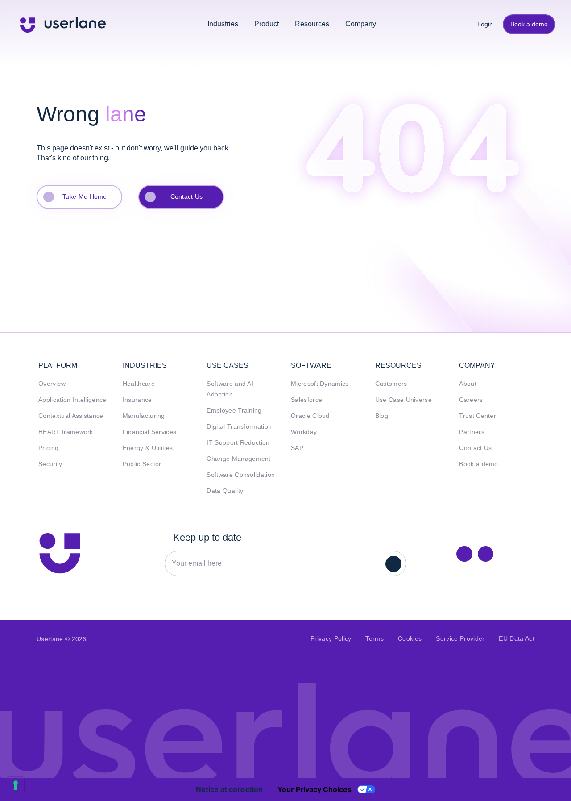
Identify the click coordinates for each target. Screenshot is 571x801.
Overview (52, 383)
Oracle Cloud (310, 416)
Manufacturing (144, 416)
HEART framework (65, 432)
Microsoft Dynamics (320, 383)
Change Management (238, 458)
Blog (381, 416)
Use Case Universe (403, 399)
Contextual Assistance (70, 416)
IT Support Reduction (238, 442)
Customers (391, 383)
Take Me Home (84, 196)
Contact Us (186, 196)
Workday (304, 432)
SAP (297, 448)
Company (360, 24)
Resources (312, 24)
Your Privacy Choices (314, 789)
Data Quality (225, 491)
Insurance (137, 399)
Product (266, 24)
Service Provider (460, 638)
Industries (222, 24)
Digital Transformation (239, 426)
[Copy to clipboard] (485, 554)
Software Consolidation (241, 474)
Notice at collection (229, 789)
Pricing (48, 448)
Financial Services (150, 432)
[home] (63, 24)
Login (482, 24)
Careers (471, 399)
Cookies (410, 638)
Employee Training (234, 410)
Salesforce (306, 399)
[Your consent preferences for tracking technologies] (15, 785)
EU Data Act (516, 638)
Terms (374, 638)
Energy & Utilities (148, 448)
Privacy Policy (330, 638)
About (467, 383)
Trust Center (477, 416)
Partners (471, 432)
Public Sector (142, 464)
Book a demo (529, 24)
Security (50, 464)
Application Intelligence (72, 399)
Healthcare (139, 383)
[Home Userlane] (59, 553)
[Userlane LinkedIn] (464, 554)
